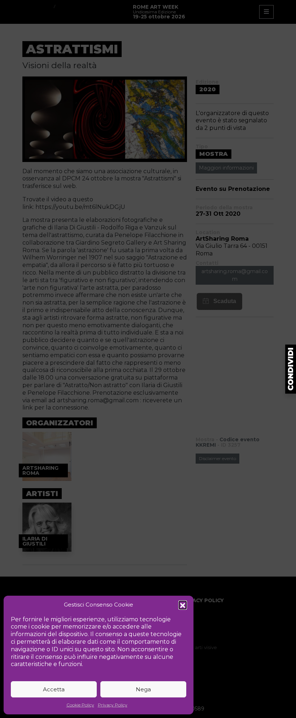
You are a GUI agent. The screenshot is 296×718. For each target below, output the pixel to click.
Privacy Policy (112, 705)
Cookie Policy (80, 705)
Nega (143, 689)
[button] (182, 604)
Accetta (54, 689)
